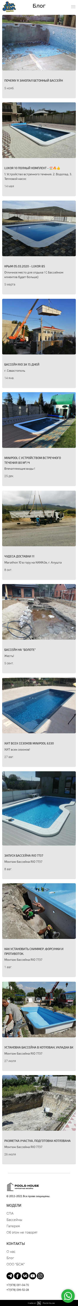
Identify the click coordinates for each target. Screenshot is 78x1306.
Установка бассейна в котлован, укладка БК (38, 1047)
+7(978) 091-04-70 (17, 1285)
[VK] (25, 1275)
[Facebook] (17, 1275)
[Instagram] (40, 1275)
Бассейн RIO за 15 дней (21, 364)
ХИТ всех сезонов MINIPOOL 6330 (29, 743)
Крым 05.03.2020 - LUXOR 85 (24, 266)
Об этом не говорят (21, 1232)
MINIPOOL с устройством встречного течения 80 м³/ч (32, 460)
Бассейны (14, 1220)
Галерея (13, 1226)
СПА (9, 1213)
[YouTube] (32, 1275)
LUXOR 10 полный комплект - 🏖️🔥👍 (32, 168)
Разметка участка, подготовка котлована (37, 1141)
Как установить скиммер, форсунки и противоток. (33, 951)
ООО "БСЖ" (15, 1264)
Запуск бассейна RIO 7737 (23, 855)
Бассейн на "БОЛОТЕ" (20, 649)
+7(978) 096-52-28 (17, 1289)
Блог (10, 1258)
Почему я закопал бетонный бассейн (33, 80)
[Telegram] (9, 1275)
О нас (10, 1252)
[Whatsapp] (68, 1296)
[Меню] (73, 6)
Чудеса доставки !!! (19, 556)
